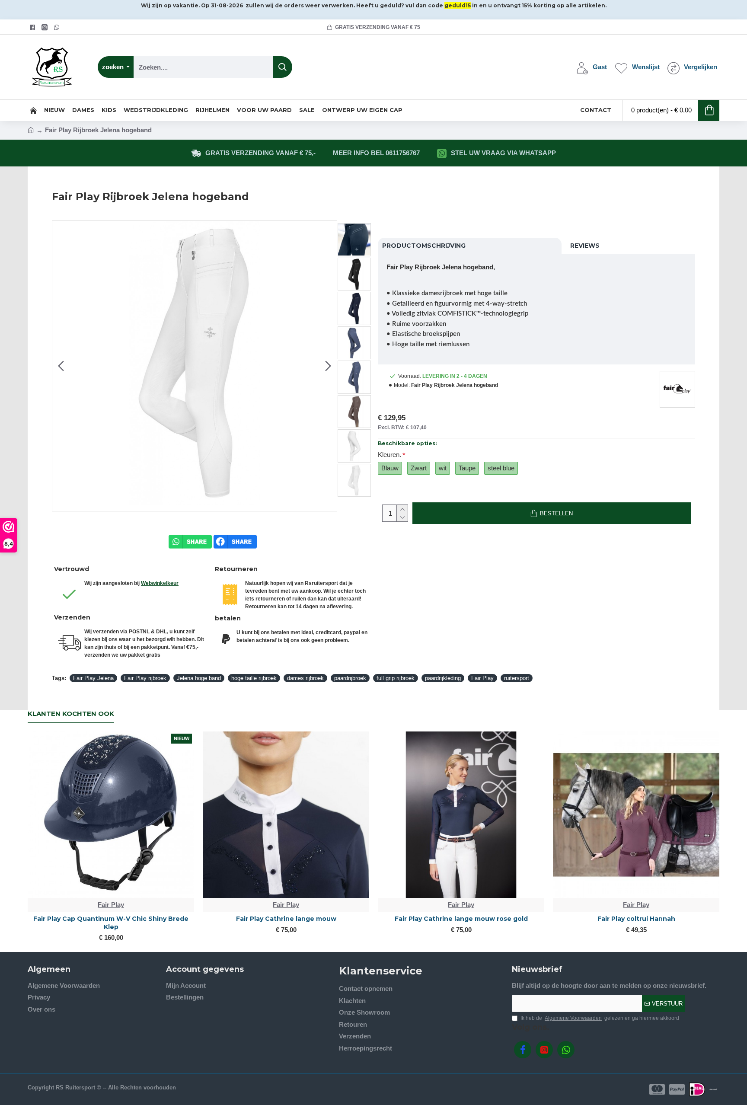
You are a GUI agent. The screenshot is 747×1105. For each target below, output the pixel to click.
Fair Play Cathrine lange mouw (286, 919)
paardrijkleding (443, 678)
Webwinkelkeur (160, 583)
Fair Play (482, 678)
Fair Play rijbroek (145, 678)
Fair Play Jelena (93, 678)
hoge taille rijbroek (254, 678)
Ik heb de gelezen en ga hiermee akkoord (599, 1018)
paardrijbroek (350, 678)
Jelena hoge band (199, 678)
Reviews (585, 245)
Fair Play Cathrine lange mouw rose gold (461, 919)
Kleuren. (389, 454)
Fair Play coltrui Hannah (636, 919)
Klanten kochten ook (71, 714)
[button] (61, 365)
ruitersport (516, 678)
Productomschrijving (424, 245)
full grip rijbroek (396, 678)
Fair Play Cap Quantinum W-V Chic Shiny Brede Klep (110, 922)
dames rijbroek (305, 678)
